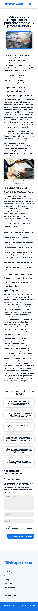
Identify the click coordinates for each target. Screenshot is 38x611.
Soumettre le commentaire (20, 536)
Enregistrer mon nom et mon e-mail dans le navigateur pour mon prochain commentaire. (18, 528)
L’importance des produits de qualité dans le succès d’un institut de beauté (19, 415)
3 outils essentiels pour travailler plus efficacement (19, 462)
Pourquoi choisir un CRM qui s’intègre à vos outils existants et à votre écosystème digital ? (19, 439)
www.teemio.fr (15, 138)
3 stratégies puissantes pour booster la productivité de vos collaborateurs (19, 451)
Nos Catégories (9, 572)
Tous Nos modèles (11, 576)
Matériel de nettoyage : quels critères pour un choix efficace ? (19, 427)
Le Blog (6, 580)
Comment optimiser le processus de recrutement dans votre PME (19, 403)
